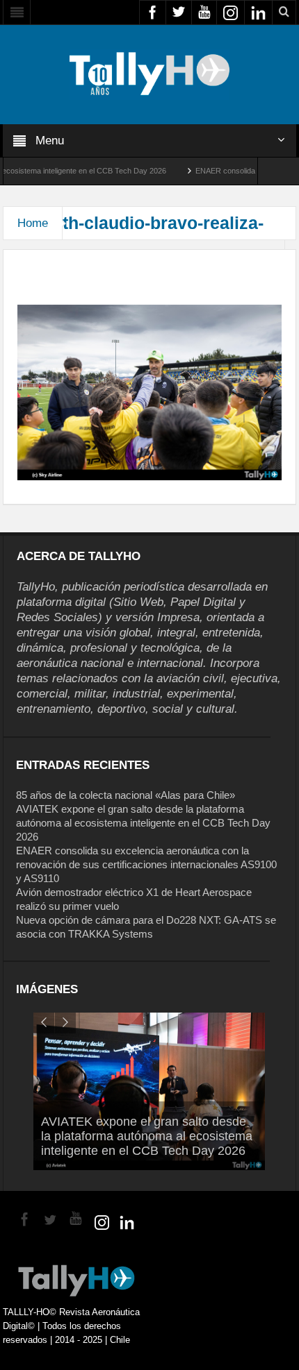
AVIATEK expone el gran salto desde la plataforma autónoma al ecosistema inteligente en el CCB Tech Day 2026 (143, 823)
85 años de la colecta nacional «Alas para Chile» (125, 795)
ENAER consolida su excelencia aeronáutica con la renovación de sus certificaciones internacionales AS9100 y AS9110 (146, 864)
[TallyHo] (149, 73)
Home (32, 223)
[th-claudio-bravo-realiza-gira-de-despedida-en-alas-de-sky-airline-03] (149, 391)
